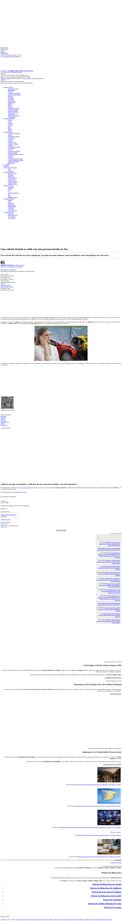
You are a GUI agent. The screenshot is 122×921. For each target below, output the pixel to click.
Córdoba (10, 123)
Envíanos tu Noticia (42, 919)
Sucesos (10, 200)
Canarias (10, 139)
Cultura (10, 170)
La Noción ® (4, 919)
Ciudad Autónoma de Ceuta (15, 158)
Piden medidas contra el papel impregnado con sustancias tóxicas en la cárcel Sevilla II (108, 549)
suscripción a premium (20, 492)
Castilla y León (12, 142)
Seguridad (7, 172)
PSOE (9, 196)
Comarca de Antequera (14, 93)
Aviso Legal (57, 919)
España (6, 132)
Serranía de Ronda (13, 111)
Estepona (10, 96)
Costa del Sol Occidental (14, 95)
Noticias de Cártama (112, 907)
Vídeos (28, 78)
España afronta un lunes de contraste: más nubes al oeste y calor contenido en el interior (110, 591)
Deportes (6, 166)
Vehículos (3, 416)
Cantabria (10, 141)
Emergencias (4, 425)
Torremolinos (11, 114)
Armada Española (12, 181)
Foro (6, 72)
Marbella (10, 103)
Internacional (10, 163)
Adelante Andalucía (13, 193)
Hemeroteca (41, 78)
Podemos (10, 188)
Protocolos (3, 417)
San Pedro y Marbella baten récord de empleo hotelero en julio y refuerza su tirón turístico (108, 562)
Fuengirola (11, 97)
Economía (6, 164)
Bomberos (10, 175)
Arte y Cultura (8, 167)
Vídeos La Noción (5, 78)
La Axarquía (11, 100)
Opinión (6, 212)
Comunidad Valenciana (14, 147)
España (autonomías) (13, 161)
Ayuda (17, 919)
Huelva (10, 126)
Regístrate (3, 52)
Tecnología (11, 209)
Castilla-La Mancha (13, 144)
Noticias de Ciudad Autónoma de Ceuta (104, 903)
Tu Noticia (34, 78)
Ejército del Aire (12, 182)
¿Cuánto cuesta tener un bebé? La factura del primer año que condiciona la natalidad (108, 574)
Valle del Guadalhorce (14, 115)
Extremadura (11, 148)
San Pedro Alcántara (16, 78)
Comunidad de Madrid (14, 151)
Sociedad (6, 199)
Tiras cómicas (11, 218)
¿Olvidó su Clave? (5, 519)
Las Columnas (12, 216)
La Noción (3, 70)
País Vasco (11, 155)
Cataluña (10, 145)
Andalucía (7, 118)
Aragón (10, 135)
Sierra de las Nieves (13, 112)
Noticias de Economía (112, 900)
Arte (9, 169)
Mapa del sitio (23, 919)
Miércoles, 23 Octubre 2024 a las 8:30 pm (12, 266)
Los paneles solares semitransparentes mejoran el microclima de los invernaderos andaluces (109, 568)
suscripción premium (25, 487)
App (9, 72)
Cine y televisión (12, 211)
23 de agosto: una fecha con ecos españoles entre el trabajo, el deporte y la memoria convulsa (108, 580)
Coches (3, 419)
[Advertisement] (50, 12)
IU (8, 191)
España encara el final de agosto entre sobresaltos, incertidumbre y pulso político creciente (109, 544)
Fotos (24, 78)
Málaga (6, 87)
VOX (9, 190)
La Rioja (10, 157)
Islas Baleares (11, 138)
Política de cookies (84, 919)
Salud (9, 202)
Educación (11, 203)
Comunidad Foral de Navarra (15, 154)
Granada (10, 124)
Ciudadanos (11, 187)
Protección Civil (12, 173)
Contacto (50, 919)
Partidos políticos (12, 197)
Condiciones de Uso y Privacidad (69, 919)
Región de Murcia (12, 153)
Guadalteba (11, 99)
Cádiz (9, 121)
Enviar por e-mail (5, 285)
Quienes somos (32, 919)
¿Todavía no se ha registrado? (8, 515)
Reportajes (11, 213)
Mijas (9, 105)
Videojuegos (11, 208)
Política (6, 185)
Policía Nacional (12, 178)
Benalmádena (11, 90)
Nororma (10, 106)
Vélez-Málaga (11, 117)
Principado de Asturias (14, 136)
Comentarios (12, 269)
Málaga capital (12, 102)
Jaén (9, 127)
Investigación (11, 205)
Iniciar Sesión (4, 53)
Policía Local (11, 176)
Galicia (10, 150)
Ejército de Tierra (12, 184)
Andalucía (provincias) (14, 133)
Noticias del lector (12, 215)
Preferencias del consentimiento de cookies (101, 919)
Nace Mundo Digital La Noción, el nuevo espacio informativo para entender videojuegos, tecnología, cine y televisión (109, 555)
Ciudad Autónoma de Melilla (15, 160)
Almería (10, 120)
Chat (2, 72)
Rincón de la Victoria (13, 108)
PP (8, 194)
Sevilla (10, 130)
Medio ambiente (12, 206)
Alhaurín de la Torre (13, 89)
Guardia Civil (11, 179)
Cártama (10, 92)
